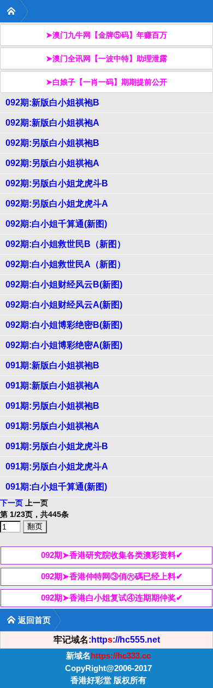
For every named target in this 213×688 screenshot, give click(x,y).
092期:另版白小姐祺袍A (52, 163)
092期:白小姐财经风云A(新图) (63, 304)
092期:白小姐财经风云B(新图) (63, 284)
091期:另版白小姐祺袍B (52, 405)
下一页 (11, 502)
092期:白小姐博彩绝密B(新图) (63, 325)
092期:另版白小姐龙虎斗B (56, 183)
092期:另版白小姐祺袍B (52, 143)
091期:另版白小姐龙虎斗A (56, 466)
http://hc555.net (125, 639)
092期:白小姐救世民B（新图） (65, 244)
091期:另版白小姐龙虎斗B (56, 446)
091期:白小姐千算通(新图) (56, 486)
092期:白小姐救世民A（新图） (65, 264)
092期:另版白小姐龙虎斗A (56, 203)
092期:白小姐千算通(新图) (56, 223)
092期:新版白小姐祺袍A (52, 122)
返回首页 (34, 620)
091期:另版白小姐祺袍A (52, 426)
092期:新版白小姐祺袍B (52, 102)
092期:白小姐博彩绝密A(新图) (63, 345)
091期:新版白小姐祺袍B (52, 365)
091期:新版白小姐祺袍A (52, 385)
